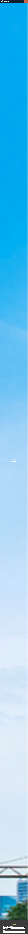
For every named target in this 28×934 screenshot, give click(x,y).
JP (19, 1)
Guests (4, 930)
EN (22, 1)
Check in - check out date (8, 926)
